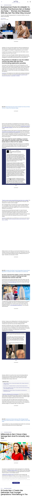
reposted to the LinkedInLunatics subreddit (11, 131)
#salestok (22, 74)
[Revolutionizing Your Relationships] (16, 1)
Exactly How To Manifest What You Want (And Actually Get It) (15, 385)
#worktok (25, 74)
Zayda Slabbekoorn (4, 440)
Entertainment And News (7, 432)
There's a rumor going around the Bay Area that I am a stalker (15, 200)
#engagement (18, 74)
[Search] (27, 2)
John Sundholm (3, 18)
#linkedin (14, 74)
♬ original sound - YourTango (15, 75)
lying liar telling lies (12, 282)
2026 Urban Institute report (8, 474)
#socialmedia (8, 75)
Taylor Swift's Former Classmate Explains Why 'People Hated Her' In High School (16, 384)
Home (2, 432)
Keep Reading (16, 482)
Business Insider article (12, 470)
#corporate (4, 75)
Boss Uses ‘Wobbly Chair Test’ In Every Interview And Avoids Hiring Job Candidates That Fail (16, 388)
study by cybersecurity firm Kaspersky (11, 394)
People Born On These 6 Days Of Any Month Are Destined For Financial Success (15, 391)
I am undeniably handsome (16, 305)
